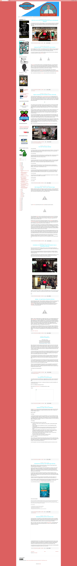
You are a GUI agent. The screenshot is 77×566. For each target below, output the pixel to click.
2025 (20, 209)
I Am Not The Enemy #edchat (44, 146)
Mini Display (51, 220)
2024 (20, 208)
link (43, 204)
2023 (20, 207)
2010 (20, 162)
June (21, 190)
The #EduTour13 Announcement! (45, 377)
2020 (20, 204)
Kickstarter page (34, 319)
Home (45, 551)
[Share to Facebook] (49, 89)
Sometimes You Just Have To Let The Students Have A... (25, 180)
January (22, 166)
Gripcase (33, 64)
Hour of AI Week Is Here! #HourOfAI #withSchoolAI (25, 97)
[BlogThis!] (47, 89)
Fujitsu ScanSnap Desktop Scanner (45, 96)
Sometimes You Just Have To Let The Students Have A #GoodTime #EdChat (45, 245)
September (22, 193)
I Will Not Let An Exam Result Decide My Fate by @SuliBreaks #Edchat (44, 21)
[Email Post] (44, 89)
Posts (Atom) (35, 552)
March (21, 168)
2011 (20, 163)
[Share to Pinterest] (50, 89)
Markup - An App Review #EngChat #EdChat (44, 299)
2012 (20, 164)
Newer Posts (32, 551)
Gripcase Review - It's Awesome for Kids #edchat (44, 47)
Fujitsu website (50, 123)
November (22, 195)
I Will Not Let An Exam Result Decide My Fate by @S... (24, 187)
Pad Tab (34, 204)
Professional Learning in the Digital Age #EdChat (44, 463)
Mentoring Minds (49, 522)
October (22, 194)
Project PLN (37, 373)
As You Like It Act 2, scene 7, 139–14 (44, 343)
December (22, 196)
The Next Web (33, 221)
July (21, 191)
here (40, 481)
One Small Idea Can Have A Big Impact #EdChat (25, 90)
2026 (20, 210)
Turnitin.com (32, 303)
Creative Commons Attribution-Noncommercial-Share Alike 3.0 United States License (36, 560)
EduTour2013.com (38, 386)
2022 (20, 206)
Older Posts (57, 551)
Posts (21, 158)
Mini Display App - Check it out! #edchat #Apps (45, 187)
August (22, 192)
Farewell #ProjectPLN (44, 337)
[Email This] (46, 89)
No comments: (42, 403)
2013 (20, 165)
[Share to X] (48, 89)
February (22, 167)
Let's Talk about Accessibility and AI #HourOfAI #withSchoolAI (24, 94)
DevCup (35, 409)
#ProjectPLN (34, 373)
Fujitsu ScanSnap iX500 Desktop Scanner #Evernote (44, 94)
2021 (20, 205)
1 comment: (42, 89)
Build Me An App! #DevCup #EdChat (45, 407)
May (21, 189)
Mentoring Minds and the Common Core (44, 516)
